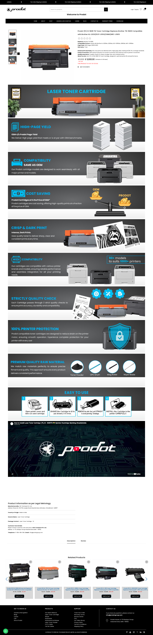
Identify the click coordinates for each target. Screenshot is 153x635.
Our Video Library (79, 620)
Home (35, 21)
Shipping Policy (78, 626)
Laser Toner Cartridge (52, 615)
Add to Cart (18, 596)
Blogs (15, 615)
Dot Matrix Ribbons (51, 613)
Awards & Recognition (63, 21)
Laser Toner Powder (51, 622)
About (43, 21)
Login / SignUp (135, 9)
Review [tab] (83, 541)
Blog (84, 21)
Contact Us (94, 21)
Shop (50, 21)
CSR (15, 618)
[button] (18, 53)
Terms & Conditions (80, 624)
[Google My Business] (144, 632)
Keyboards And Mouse (52, 620)
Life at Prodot (18, 620)
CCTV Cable (49, 624)
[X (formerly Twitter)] (137, 632)
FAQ (75, 618)
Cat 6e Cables (49, 626)
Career (77, 21)
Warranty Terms (107, 21)
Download (120, 21)
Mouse (47, 617)
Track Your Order (79, 613)
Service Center (79, 617)
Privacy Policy (78, 622)
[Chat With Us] (5, 631)
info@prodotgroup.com (114, 615)
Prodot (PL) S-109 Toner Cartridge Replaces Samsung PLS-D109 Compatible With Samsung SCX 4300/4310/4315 (76, 590)
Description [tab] (71, 541)
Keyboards (48, 618)
